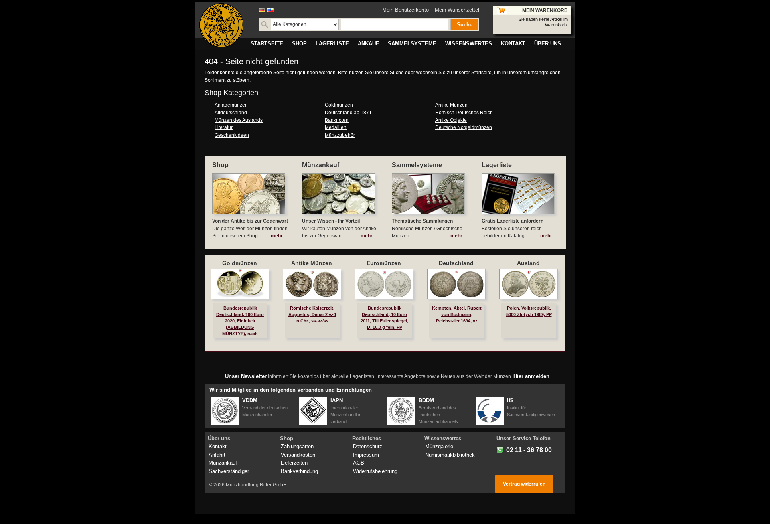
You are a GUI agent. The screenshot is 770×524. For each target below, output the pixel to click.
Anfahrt (217, 455)
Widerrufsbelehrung (375, 471)
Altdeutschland (231, 112)
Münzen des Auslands (239, 120)
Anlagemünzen (231, 105)
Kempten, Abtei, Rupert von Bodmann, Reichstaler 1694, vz (457, 314)
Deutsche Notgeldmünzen (463, 127)
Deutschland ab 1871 (348, 112)
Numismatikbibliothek (450, 455)
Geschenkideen (232, 135)
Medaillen (335, 127)
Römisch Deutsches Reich (464, 112)
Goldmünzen (339, 105)
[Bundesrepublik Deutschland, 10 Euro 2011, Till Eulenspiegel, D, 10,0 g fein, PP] (384, 284)
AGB (358, 463)
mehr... (278, 236)
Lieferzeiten (294, 463)
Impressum (366, 455)
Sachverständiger (229, 471)
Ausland (528, 263)
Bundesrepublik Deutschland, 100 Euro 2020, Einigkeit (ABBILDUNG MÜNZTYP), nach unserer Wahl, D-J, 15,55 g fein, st (240, 327)
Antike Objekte (451, 120)
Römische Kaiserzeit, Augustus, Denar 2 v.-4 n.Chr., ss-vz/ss (312, 314)
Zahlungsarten (297, 446)
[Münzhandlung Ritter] (221, 25)
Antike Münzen (451, 105)
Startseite (481, 72)
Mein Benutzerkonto (405, 10)
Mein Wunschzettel (457, 10)
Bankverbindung (299, 471)
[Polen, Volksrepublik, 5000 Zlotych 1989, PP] (528, 284)
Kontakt (218, 446)
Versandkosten (298, 455)
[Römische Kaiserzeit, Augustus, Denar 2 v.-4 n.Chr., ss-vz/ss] (312, 284)
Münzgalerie (439, 446)
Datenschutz (367, 446)
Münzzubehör (340, 135)
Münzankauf (223, 463)
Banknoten (337, 120)
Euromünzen (384, 263)
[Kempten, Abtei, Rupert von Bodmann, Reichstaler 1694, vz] (456, 284)
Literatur (224, 127)
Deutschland (456, 263)
